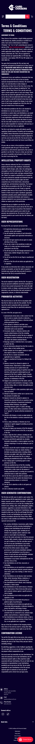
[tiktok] (8, 714)
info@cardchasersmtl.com (10, 699)
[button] (3, 16)
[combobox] (17, 17)
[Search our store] (27, 17)
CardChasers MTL (15, 728)
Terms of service (17, 735)
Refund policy (17, 731)
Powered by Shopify (22, 728)
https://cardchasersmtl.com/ (17, 47)
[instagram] (3, 714)
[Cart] (32, 16)
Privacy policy (17, 733)
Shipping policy (17, 738)
